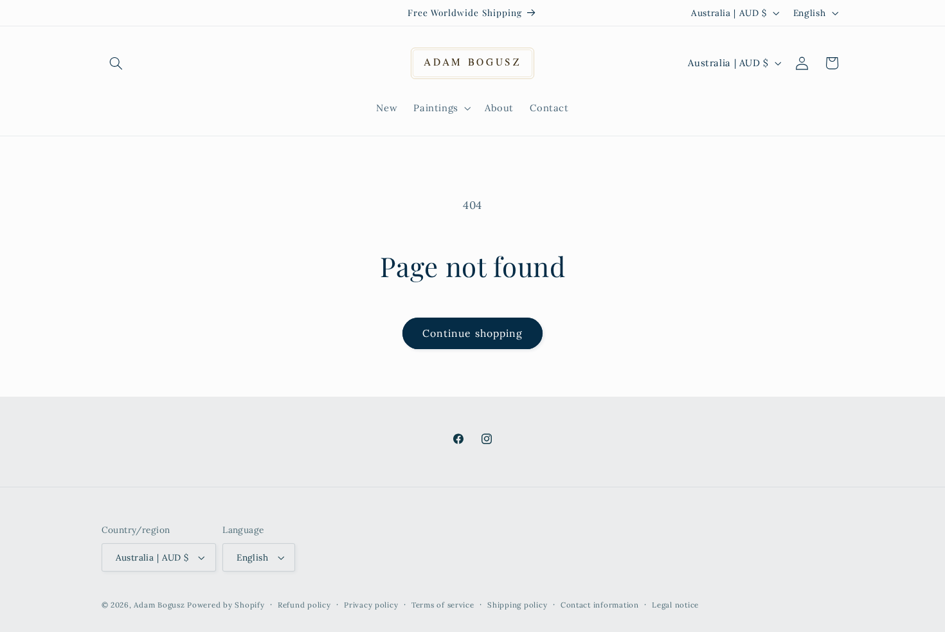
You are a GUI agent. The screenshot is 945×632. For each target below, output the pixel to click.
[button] (116, 63)
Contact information (600, 604)
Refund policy (304, 604)
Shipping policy (517, 604)
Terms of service (442, 604)
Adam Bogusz (159, 604)
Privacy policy (371, 604)
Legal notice (675, 604)
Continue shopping (472, 333)
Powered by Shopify (225, 604)
